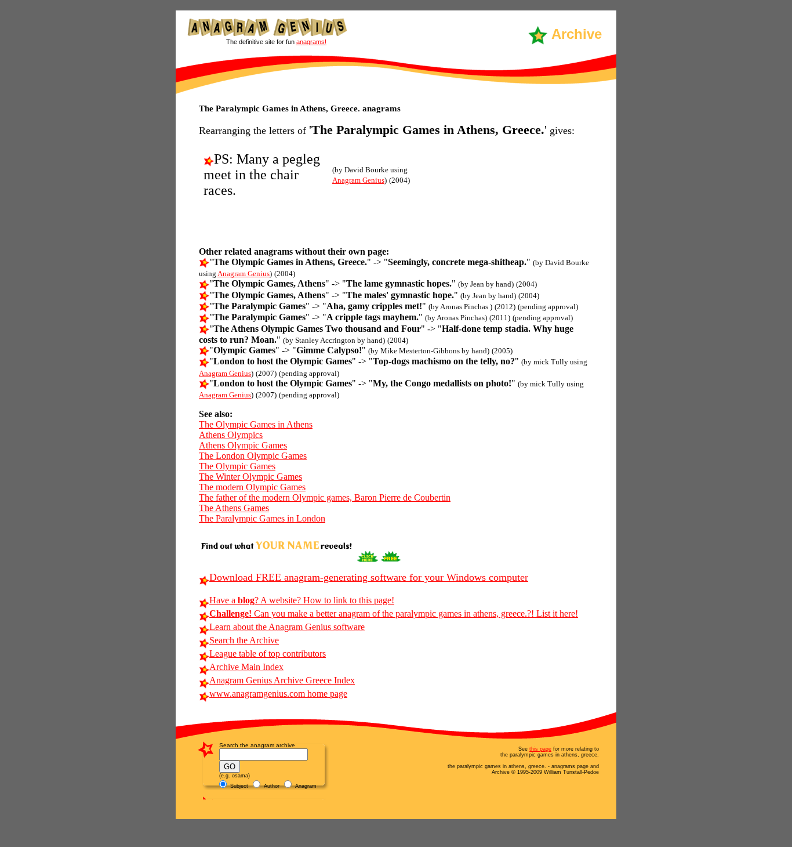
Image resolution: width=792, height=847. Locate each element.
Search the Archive (244, 640)
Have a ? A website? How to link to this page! (301, 600)
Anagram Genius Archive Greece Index (282, 680)
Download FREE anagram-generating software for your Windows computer (368, 577)
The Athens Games (234, 508)
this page (540, 749)
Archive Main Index (246, 667)
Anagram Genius (358, 180)
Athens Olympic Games (243, 445)
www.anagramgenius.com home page (278, 693)
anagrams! (311, 41)
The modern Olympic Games (252, 487)
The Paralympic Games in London (262, 518)
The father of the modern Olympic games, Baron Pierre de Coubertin (325, 497)
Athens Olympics (231, 435)
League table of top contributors (267, 653)
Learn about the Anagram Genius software (287, 627)
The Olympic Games (237, 466)
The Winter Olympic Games (250, 477)
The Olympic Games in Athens (256, 424)
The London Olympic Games (253, 456)
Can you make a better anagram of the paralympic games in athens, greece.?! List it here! (393, 613)
